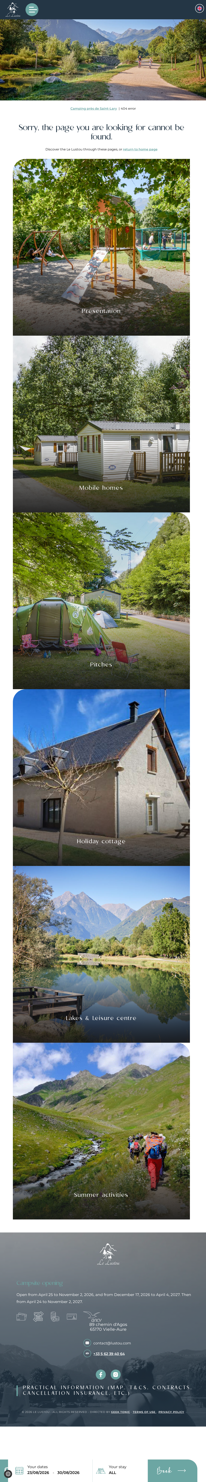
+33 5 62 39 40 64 (109, 1354)
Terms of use (145, 1412)
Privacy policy (171, 1412)
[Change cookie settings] (8, 1474)
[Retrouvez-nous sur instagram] (116, 1375)
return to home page (140, 149)
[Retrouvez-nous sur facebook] (101, 1375)
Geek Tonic (120, 1412)
